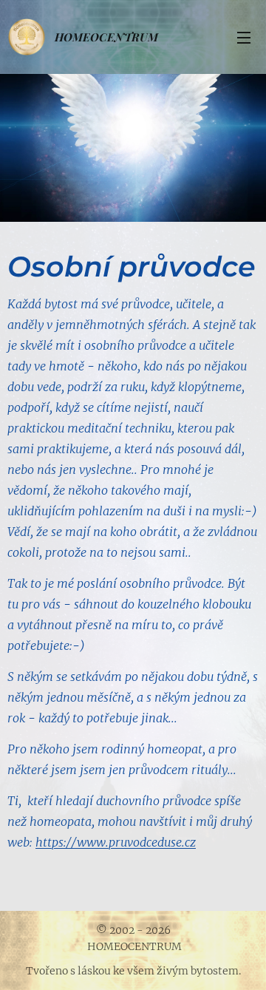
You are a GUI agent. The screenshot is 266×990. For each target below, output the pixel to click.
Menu (244, 37)
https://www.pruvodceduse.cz (115, 842)
